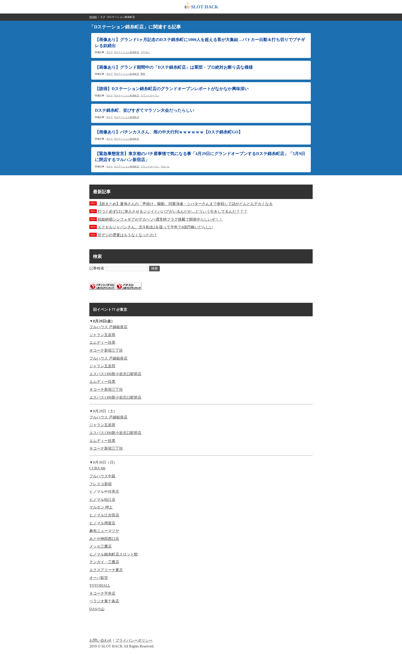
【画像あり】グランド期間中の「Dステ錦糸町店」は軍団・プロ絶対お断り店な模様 (174, 67)
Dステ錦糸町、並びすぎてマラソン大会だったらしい (144, 110)
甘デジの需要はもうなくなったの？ (123, 235)
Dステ (110, 52)
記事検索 (96, 268)
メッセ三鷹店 (100, 546)
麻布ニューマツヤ (104, 531)
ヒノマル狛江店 (102, 500)
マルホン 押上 (101, 507)
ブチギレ (145, 52)
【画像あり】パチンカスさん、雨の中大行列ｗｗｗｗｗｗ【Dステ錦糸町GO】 (169, 132)
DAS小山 (96, 609)
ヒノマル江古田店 (104, 515)
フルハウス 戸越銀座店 (108, 327)
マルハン (165, 166)
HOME (93, 17)
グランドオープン (150, 95)
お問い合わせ (100, 640)
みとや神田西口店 (104, 539)
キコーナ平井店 (102, 593)
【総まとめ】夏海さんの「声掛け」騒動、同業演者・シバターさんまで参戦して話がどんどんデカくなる (181, 204)
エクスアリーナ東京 (106, 570)
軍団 (143, 74)
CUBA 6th (97, 468)
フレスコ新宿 (100, 484)
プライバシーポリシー (134, 640)
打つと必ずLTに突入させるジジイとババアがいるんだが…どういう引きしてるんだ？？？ (168, 211)
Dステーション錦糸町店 (126, 52)
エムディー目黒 (102, 342)
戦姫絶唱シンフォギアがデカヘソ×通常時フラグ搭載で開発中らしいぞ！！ (156, 219)
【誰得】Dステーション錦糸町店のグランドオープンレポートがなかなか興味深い (172, 88)
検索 (154, 268)
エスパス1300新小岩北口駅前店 (115, 374)
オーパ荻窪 (98, 578)
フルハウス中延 (102, 476)
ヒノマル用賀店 (102, 523)
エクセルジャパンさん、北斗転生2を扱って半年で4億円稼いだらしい (151, 227)
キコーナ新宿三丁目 (106, 350)
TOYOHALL (99, 585)
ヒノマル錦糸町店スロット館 (113, 554)
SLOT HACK (204, 6)
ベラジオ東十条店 (104, 601)
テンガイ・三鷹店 (104, 562)
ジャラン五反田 (102, 335)
